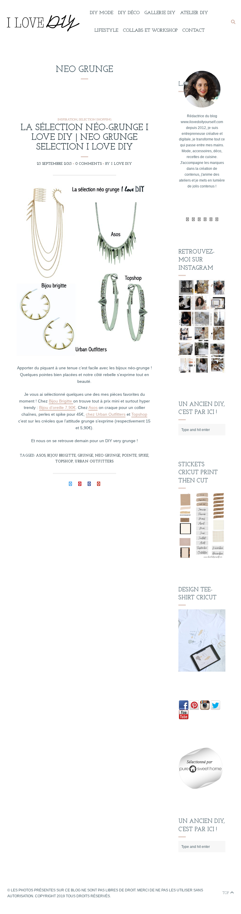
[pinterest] (210, 219)
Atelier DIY (194, 13)
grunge (85, 455)
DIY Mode (101, 13)
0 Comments (88, 164)
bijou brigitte (61, 455)
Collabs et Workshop (150, 30)
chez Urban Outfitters (105, 414)
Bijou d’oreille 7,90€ (57, 407)
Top (226, 893)
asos (41, 455)
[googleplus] (199, 219)
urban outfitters (94, 461)
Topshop (139, 414)
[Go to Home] (42, 22)
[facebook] (193, 219)
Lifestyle (106, 30)
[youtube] (204, 219)
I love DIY (121, 164)
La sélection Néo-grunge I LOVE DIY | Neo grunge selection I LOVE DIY (84, 137)
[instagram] (216, 219)
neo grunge (107, 455)
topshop (64, 461)
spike (143, 455)
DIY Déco (129, 13)
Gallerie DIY (159, 13)
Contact (193, 30)
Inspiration (67, 119)
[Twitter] (187, 219)
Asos (93, 407)
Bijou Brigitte (61, 401)
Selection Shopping (95, 119)
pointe (129, 455)
